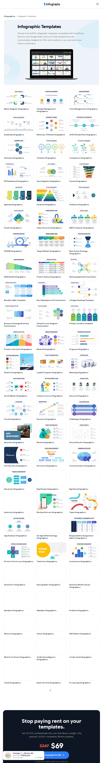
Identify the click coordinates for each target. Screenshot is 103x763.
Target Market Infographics (49, 251)
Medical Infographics (46, 349)
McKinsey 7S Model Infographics (51, 135)
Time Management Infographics (83, 109)
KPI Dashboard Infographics (16, 181)
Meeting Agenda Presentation (82, 277)
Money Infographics (45, 442)
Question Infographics (14, 442)
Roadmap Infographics (14, 135)
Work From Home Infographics (17, 657)
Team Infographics (77, 512)
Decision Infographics (46, 419)
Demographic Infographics (48, 585)
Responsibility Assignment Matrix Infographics (81, 537)
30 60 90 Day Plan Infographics (83, 135)
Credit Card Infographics (80, 657)
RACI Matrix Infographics (80, 634)
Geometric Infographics (14, 585)
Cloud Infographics (12, 419)
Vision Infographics (45, 634)
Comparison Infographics (80, 158)
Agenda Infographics (13, 204)
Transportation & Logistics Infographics (81, 707)
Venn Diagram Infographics (49, 181)
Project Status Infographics (49, 277)
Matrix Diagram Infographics (16, 109)
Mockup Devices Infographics (50, 512)
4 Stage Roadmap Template (81, 300)
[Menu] (97, 4)
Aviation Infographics (13, 372)
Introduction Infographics (15, 466)
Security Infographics (78, 396)
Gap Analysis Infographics (15, 536)
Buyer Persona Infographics (49, 683)
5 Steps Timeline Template (81, 323)
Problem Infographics (78, 610)
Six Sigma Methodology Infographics (47, 537)
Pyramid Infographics (46, 204)
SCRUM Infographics (13, 251)
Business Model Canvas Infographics (79, 586)
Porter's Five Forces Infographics (18, 561)
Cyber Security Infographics (49, 228)
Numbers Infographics (14, 610)
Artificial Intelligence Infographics (46, 658)
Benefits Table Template (14, 300)
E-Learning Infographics (80, 683)
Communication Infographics (82, 466)
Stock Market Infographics (15, 396)
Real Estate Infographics (47, 489)
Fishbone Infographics (79, 204)
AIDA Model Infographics (15, 277)
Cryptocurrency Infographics (50, 396)
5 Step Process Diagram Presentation (47, 324)
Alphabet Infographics (46, 610)
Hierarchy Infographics (14, 489)
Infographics (9, 16)
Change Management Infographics (46, 110)
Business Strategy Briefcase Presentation (16, 324)
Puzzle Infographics (12, 228)
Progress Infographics (79, 349)
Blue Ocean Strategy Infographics (78, 252)
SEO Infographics (44, 706)
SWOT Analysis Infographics (81, 228)
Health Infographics (12, 732)
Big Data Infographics (78, 489)
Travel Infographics (12, 683)
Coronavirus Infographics (48, 732)
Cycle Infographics (77, 732)
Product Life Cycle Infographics (18, 349)
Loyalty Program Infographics (50, 372)
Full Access (25, 755)
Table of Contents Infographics (50, 755)
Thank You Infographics (47, 561)
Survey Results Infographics (81, 442)
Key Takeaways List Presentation (51, 300)
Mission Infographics (13, 634)
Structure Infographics (47, 466)
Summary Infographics (14, 158)
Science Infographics (78, 755)
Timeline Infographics (46, 158)
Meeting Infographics (78, 372)
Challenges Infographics (80, 419)
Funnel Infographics (78, 181)
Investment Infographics (80, 561)
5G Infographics (11, 706)
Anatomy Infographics (14, 512)
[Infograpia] (51, 4)
